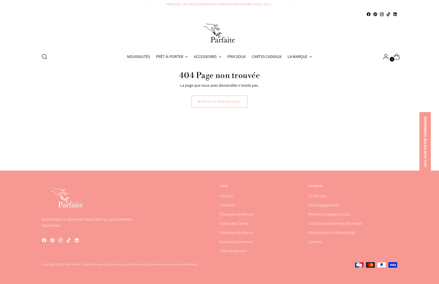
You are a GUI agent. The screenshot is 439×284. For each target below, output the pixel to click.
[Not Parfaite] (219, 33)
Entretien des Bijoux (236, 232)
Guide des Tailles (234, 223)
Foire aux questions (236, 241)
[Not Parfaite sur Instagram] (382, 14)
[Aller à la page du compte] (384, 57)
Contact (226, 196)
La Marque (317, 196)
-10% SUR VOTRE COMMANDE (425, 142)
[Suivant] (289, 4)
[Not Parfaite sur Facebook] (368, 14)
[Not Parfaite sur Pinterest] (375, 14)
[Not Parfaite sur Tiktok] (388, 14)
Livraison (227, 205)
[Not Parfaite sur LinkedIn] (395, 14)
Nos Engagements (323, 205)
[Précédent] (149, 4)
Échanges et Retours (237, 214)
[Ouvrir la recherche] (44, 57)
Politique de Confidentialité (331, 232)
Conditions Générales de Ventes (335, 223)
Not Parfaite (73, 264)
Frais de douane (233, 250)
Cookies (315, 241)
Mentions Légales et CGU (329, 214)
